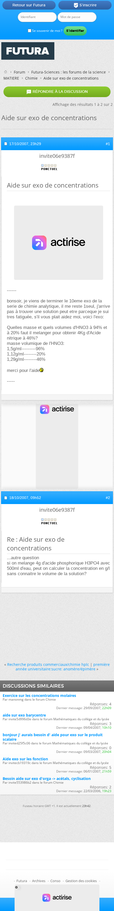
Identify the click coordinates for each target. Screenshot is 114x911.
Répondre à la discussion (57, 91)
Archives (38, 880)
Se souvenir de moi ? (46, 30)
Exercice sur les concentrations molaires (39, 695)
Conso (55, 880)
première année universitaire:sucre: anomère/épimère (63, 666)
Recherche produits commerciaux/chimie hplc (48, 664)
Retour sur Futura (28, 5)
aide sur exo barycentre (24, 715)
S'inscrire (85, 5)
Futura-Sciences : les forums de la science (68, 72)
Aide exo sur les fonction (25, 758)
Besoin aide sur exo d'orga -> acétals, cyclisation (47, 778)
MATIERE (11, 78)
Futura (21, 880)
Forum (19, 72)
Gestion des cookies (81, 880)
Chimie (31, 78)
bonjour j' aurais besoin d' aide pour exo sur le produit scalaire (53, 737)
